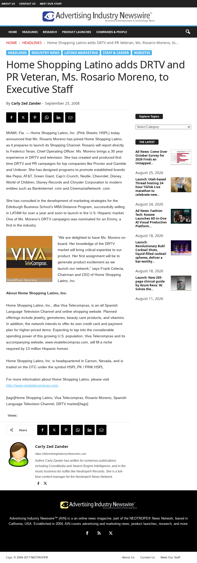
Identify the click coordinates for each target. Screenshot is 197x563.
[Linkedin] (58, 117)
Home (11, 42)
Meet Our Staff (51, 3)
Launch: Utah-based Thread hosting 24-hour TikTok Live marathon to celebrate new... (150, 187)
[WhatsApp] (47, 117)
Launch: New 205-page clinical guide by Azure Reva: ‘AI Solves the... (150, 283)
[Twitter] (23, 117)
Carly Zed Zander (26, 103)
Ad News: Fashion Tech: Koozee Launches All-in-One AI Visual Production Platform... (151, 218)
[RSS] (99, 534)
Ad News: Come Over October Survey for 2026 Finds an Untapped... (151, 157)
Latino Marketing (81, 52)
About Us (8, 3)
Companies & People (111, 32)
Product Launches (76, 32)
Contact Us (27, 3)
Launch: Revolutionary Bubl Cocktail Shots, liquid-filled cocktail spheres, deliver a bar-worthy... (150, 252)
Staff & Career (116, 52)
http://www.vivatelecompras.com (32, 385)
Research (50, 32)
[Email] (70, 117)
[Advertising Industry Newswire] (98, 16)
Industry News (46, 52)
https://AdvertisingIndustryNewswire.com (60, 453)
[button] (187, 32)
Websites (142, 52)
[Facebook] (11, 117)
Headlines (30, 32)
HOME (12, 32)
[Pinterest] (35, 117)
